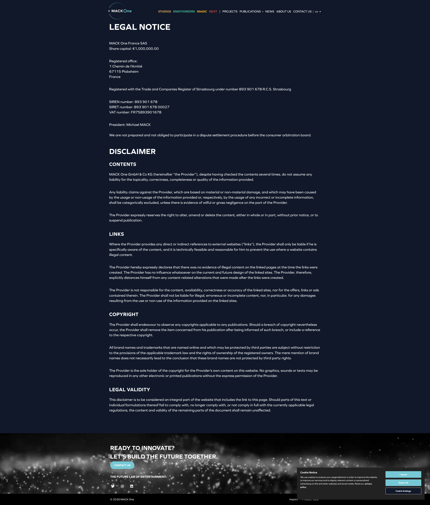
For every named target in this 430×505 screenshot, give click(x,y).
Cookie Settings (403, 491)
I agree (403, 474)
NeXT (213, 11)
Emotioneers (184, 11)
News (269, 11)
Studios (164, 11)
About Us (283, 11)
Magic (202, 11)
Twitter (113, 486)
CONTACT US (122, 465)
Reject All (403, 482)
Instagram (123, 486)
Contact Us (302, 11)
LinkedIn (132, 486)
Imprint (293, 499)
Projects (230, 11)
